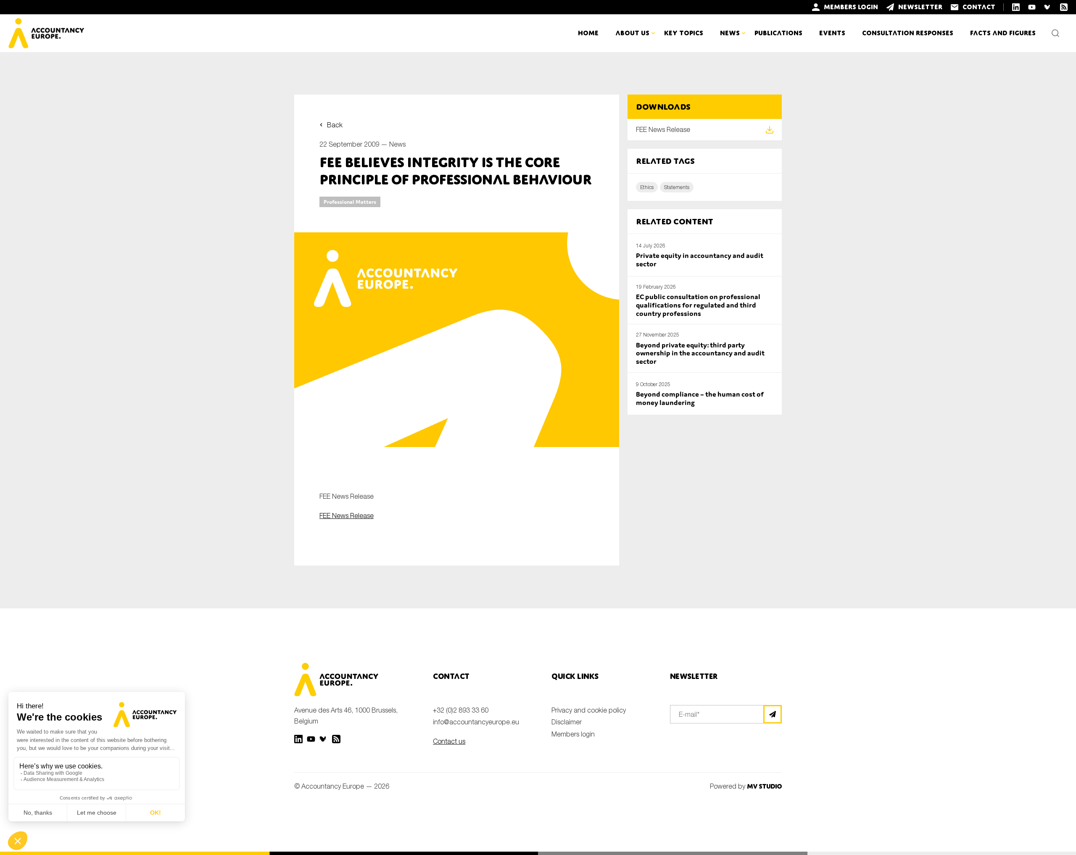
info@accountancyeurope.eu (476, 722)
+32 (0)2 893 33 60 (460, 710)
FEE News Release (346, 515)
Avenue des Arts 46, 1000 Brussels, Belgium (346, 715)
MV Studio (764, 786)
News (397, 144)
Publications (778, 33)
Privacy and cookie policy (588, 710)
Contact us (449, 741)
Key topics (683, 33)
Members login (573, 734)
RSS (336, 739)
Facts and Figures (1003, 33)
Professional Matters (350, 201)
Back (335, 125)
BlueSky (323, 739)
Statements (676, 187)
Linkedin (298, 739)
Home (588, 33)
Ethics (647, 187)
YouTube (311, 739)
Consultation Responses (907, 33)
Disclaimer (566, 722)
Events (832, 33)
